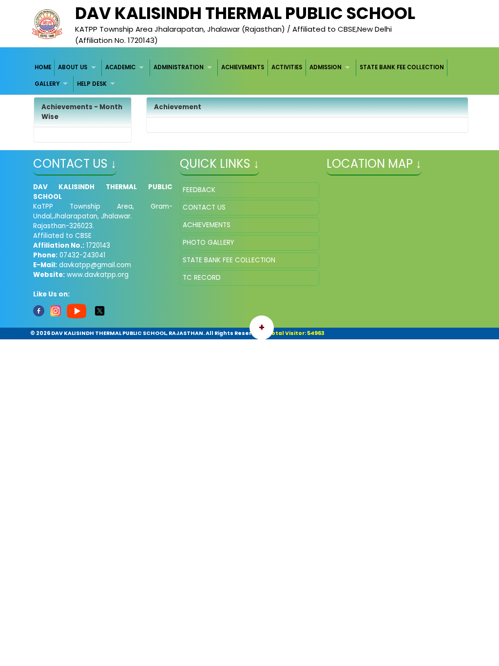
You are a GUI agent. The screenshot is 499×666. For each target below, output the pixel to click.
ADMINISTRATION (179, 67)
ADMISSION (325, 67)
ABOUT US (72, 67)
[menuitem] (43, 67)
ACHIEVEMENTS (242, 67)
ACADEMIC (120, 67)
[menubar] (249, 75)
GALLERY (47, 84)
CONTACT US (204, 207)
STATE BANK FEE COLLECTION (402, 67)
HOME (43, 67)
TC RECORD (202, 277)
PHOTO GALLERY (208, 242)
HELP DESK (92, 84)
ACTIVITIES (286, 67)
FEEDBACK (199, 190)
